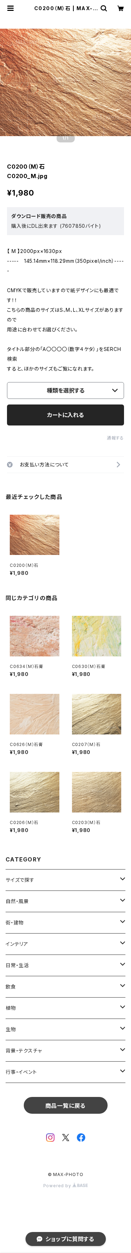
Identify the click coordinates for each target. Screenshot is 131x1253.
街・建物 (15, 922)
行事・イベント (21, 1072)
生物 (11, 1029)
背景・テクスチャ (24, 1051)
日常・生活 (17, 965)
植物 (11, 1008)
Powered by (58, 1185)
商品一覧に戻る (65, 1105)
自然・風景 (17, 901)
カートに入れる (65, 414)
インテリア (17, 944)
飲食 (11, 987)
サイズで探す (20, 880)
